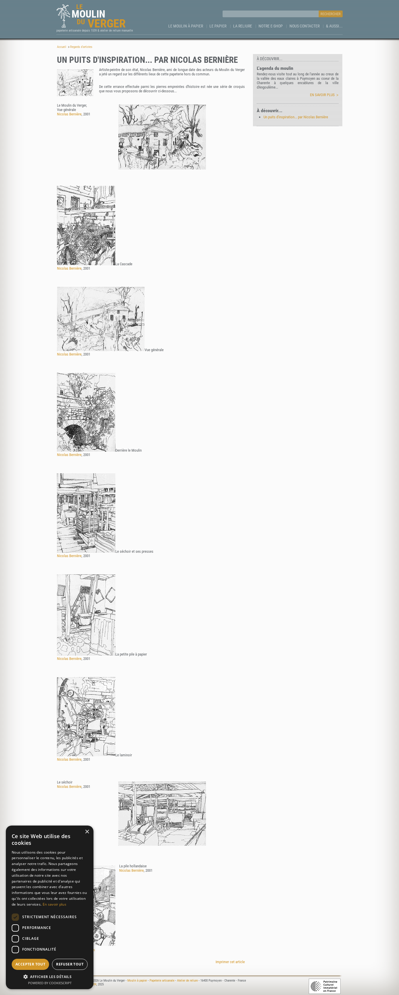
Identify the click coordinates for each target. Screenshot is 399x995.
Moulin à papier (137, 980)
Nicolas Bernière (69, 114)
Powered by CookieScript (50, 983)
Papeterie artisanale (162, 980)
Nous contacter (304, 26)
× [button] (87, 832)
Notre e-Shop (271, 26)
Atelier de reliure (187, 980)
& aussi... (334, 26)
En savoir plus (322, 95)
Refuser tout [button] (70, 964)
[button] (50, 976)
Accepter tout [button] (30, 964)
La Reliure (242, 26)
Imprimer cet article (230, 962)
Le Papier (217, 26)
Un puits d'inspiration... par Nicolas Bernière (295, 117)
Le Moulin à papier (185, 26)
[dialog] (49, 907)
